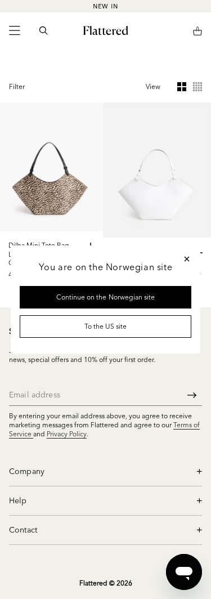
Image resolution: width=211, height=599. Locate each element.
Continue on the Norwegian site (105, 297)
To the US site (105, 326)
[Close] (187, 259)
